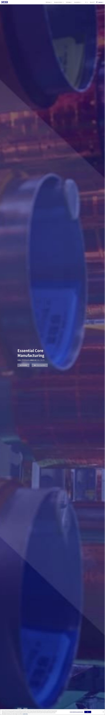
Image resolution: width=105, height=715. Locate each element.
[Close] (103, 712)
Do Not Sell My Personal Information (76, 711)
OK (87, 711)
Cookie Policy (25, 713)
